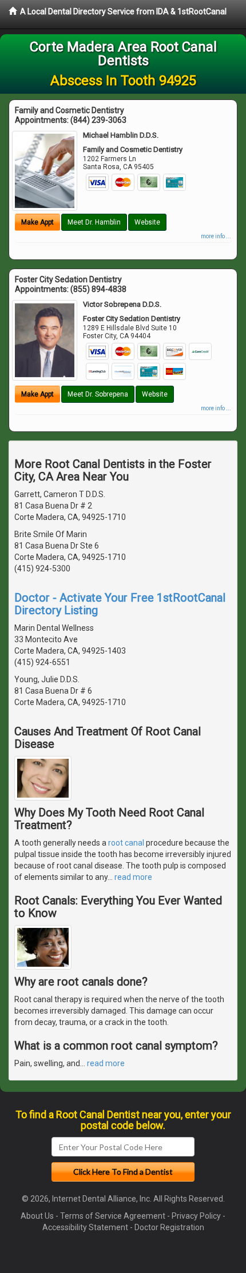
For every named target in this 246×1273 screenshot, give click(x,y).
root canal (126, 842)
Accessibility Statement (85, 1227)
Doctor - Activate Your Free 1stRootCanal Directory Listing (119, 604)
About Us (37, 1215)
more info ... (216, 236)
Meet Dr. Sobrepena (98, 394)
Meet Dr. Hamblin (94, 222)
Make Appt (37, 222)
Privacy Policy (196, 1215)
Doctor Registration (169, 1227)
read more (133, 877)
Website (147, 222)
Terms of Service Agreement (112, 1215)
